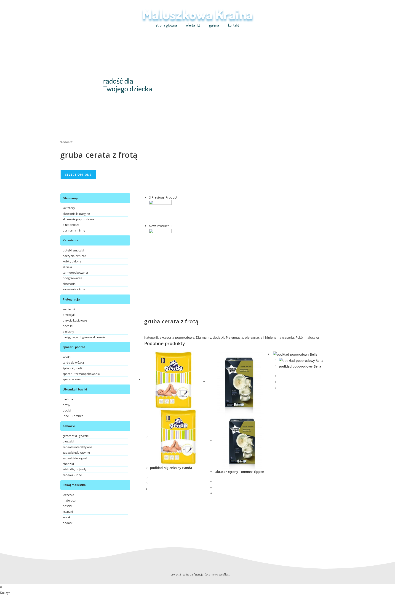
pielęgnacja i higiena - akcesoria (269, 337)
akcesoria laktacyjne (76, 214)
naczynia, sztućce (74, 256)
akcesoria (69, 284)
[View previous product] (150, 197)
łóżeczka (68, 495)
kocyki (67, 517)
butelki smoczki (73, 250)
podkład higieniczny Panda (171, 468)
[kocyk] (160, 240)
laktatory (69, 208)
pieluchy (68, 332)
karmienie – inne (74, 289)
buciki (67, 410)
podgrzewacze (72, 278)
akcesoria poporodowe (177, 337)
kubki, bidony (72, 261)
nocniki (67, 326)
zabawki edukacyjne (76, 452)
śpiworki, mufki (73, 368)
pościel (67, 506)
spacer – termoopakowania (81, 374)
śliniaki (67, 267)
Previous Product (164, 197)
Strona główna (166, 25)
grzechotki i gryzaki (75, 436)
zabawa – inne (72, 475)
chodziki (68, 464)
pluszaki (68, 441)
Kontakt (233, 25)
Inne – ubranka (73, 416)
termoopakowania (75, 272)
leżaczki (68, 512)
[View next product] (170, 226)
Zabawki (69, 426)
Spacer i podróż (74, 347)
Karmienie (70, 240)
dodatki (218, 337)
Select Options (78, 175)
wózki (66, 357)
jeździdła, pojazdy (74, 469)
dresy (66, 405)
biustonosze (71, 225)
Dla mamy (203, 337)
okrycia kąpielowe (75, 320)
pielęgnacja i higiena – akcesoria (84, 337)
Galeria (214, 25)
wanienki (69, 309)
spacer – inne (71, 379)
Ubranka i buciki (75, 389)
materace (69, 500)
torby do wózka (73, 362)
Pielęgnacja (234, 337)
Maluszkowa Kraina (197, 13)
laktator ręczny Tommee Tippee (239, 471)
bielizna (68, 399)
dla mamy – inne (74, 230)
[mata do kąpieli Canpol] (160, 211)
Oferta (190, 25)
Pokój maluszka (307, 337)
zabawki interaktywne (77, 447)
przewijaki (69, 315)
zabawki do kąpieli (75, 458)
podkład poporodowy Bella (300, 366)
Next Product (159, 226)
